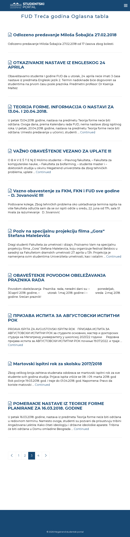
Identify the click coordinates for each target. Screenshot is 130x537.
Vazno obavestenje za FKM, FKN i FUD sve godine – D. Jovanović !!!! (64, 193)
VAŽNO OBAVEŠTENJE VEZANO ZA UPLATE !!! (62, 151)
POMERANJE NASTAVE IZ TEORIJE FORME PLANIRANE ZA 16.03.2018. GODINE (56, 406)
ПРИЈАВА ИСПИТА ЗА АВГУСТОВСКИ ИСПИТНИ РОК (64, 318)
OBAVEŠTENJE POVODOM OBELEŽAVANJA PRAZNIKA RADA (57, 277)
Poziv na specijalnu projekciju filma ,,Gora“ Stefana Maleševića (56, 233)
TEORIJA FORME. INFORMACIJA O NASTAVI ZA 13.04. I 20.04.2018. (61, 109)
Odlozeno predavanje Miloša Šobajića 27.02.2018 (65, 34)
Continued (87, 132)
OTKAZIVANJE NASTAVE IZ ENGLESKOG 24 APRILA (56, 65)
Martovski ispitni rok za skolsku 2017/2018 (57, 363)
